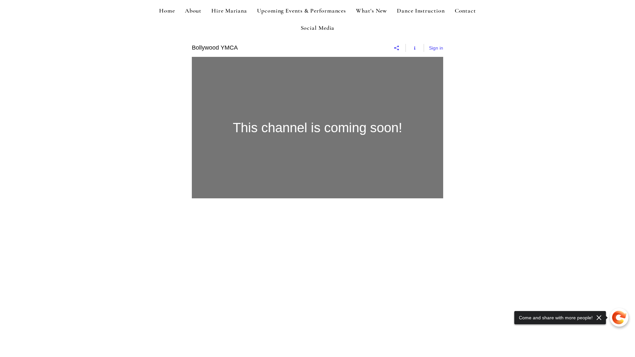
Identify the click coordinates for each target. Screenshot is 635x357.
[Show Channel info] (415, 48)
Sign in (436, 48)
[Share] (397, 48)
